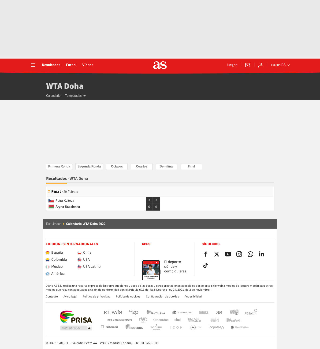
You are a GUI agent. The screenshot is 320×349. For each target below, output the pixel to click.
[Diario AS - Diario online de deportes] (160, 65)
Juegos (232, 65)
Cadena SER (203, 312)
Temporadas (73, 95)
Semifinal (167, 166)
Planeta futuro (210, 320)
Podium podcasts (134, 327)
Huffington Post (119, 320)
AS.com (219, 312)
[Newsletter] (247, 65)
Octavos (117, 166)
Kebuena (230, 320)
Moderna (109, 327)
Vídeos (87, 65)
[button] (76, 328)
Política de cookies (128, 296)
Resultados (51, 65)
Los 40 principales (133, 312)
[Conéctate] (261, 65)
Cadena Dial (177, 320)
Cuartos (141, 166)
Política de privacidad (96, 296)
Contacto (52, 296)
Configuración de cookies (162, 296)
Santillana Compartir (182, 312)
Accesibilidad (193, 296)
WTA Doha (64, 86)
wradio (144, 320)
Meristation (216, 327)
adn (234, 312)
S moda (176, 327)
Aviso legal (70, 296)
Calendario (53, 95)
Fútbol (71, 65)
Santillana (156, 312)
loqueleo (196, 327)
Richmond (249, 320)
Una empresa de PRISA (76, 317)
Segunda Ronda (89, 166)
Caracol (251, 312)
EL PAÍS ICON (156, 327)
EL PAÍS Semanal (194, 320)
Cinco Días (159, 320)
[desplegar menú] (33, 65)
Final (191, 166)
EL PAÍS (113, 312)
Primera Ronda (59, 166)
